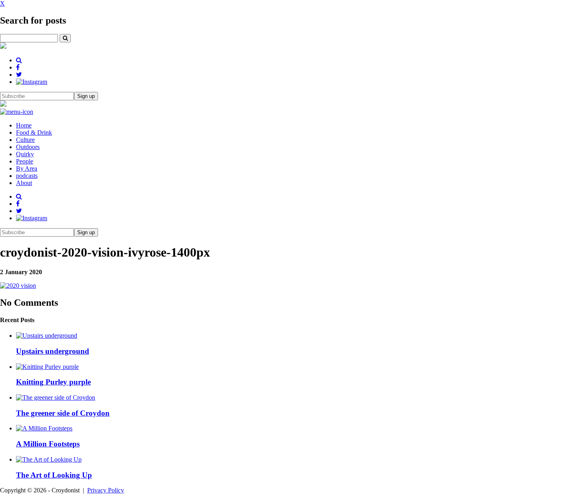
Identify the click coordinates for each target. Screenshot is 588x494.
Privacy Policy (105, 490)
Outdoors (28, 146)
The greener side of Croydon (63, 413)
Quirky (25, 154)
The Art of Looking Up (54, 475)
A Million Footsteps (48, 444)
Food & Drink (34, 132)
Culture (25, 139)
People (24, 161)
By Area (26, 168)
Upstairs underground (52, 351)
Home (24, 125)
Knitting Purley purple (53, 382)
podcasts (27, 175)
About (24, 182)
